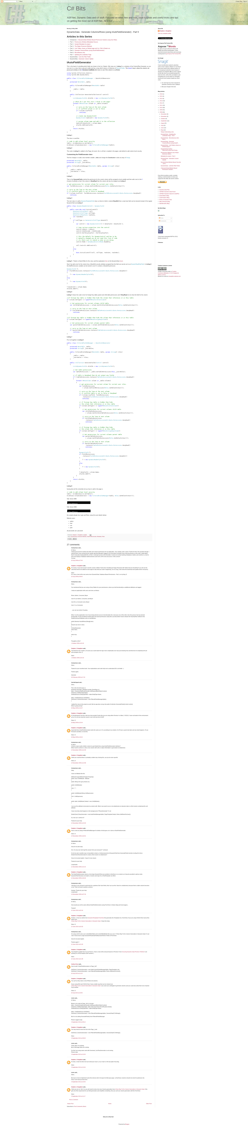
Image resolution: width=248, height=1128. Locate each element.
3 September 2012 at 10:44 (78, 1067)
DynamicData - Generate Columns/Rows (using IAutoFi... (170, 142)
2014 (161, 98)
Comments (163, 221)
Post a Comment (73, 1099)
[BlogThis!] (70, 539)
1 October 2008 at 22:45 (77, 643)
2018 (161, 94)
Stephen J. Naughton (78, 534)
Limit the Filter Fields (85, 57)
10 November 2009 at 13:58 (78, 763)
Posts (161, 218)
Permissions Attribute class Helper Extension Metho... (170, 153)
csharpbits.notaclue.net (174, 276)
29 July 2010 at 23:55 (77, 993)
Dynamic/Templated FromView (96, 918)
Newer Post (70, 1103)
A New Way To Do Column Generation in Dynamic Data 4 (86, 921)
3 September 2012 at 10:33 (78, 1054)
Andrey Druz (74, 964)
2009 (161, 110)
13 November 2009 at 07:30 (78, 894)
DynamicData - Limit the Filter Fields (170, 165)
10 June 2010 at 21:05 (77, 944)
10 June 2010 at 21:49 (77, 959)
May (162, 130)
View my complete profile (164, 33)
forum (121, 261)
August (163, 123)
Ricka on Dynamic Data (165, 199)
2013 (161, 100)
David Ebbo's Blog (164, 195)
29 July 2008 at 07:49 (77, 560)
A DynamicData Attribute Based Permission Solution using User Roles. (97, 40)
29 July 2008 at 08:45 (77, 576)
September (164, 121)
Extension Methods (82, 536)
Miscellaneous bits (80, 52)
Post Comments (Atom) (80, 1106)
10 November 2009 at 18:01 (78, 836)
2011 (161, 105)
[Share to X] (72, 539)
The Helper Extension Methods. (83, 46)
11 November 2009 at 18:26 (78, 878)
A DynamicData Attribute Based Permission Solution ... (169, 168)
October (163, 118)
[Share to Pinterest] (76, 539)
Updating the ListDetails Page (83, 54)
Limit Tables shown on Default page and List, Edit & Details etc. (92, 48)
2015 (161, 96)
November (164, 116)
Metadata (99, 536)
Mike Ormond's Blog (164, 201)
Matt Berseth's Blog (164, 203)
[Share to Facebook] (74, 539)
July (162, 125)
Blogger (127, 1124)
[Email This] (68, 539)
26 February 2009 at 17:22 (78, 677)
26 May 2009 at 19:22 (77, 737)
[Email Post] (90, 534)
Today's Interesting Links (167, 132)
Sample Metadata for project (82, 44)
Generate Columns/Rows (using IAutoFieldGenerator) (89, 50)
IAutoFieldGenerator (91, 536)
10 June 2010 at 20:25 (77, 926)
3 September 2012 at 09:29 (78, 1038)
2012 (161, 103)
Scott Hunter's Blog (164, 197)
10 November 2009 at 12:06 (78, 750)
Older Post (149, 1103)
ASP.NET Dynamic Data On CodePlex (169, 193)
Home (109, 1103)
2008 (161, 112)
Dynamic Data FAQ (164, 189)
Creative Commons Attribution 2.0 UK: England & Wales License (168, 273)
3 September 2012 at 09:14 (78, 1022)
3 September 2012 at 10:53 (78, 1081)
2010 (161, 107)
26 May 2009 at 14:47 (77, 708)
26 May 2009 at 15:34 (77, 722)
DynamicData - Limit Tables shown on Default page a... (171, 146)
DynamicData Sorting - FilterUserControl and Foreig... (169, 149)
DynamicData (74, 536)
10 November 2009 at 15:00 (78, 823)
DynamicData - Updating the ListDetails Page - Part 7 (168, 135)
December (164, 114)
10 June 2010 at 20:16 (77, 910)
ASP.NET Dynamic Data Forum (167, 191)
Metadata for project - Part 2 (168, 156)
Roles (103, 536)
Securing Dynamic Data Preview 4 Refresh (133, 951)
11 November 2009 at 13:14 (78, 867)
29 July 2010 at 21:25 (77, 973)
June (162, 127)
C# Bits (76, 8)
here (106, 261)
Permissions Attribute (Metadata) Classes (86, 42)
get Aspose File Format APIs (173, 53)
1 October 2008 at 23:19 (77, 657)
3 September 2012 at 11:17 (78, 1096)
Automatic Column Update (86, 59)
